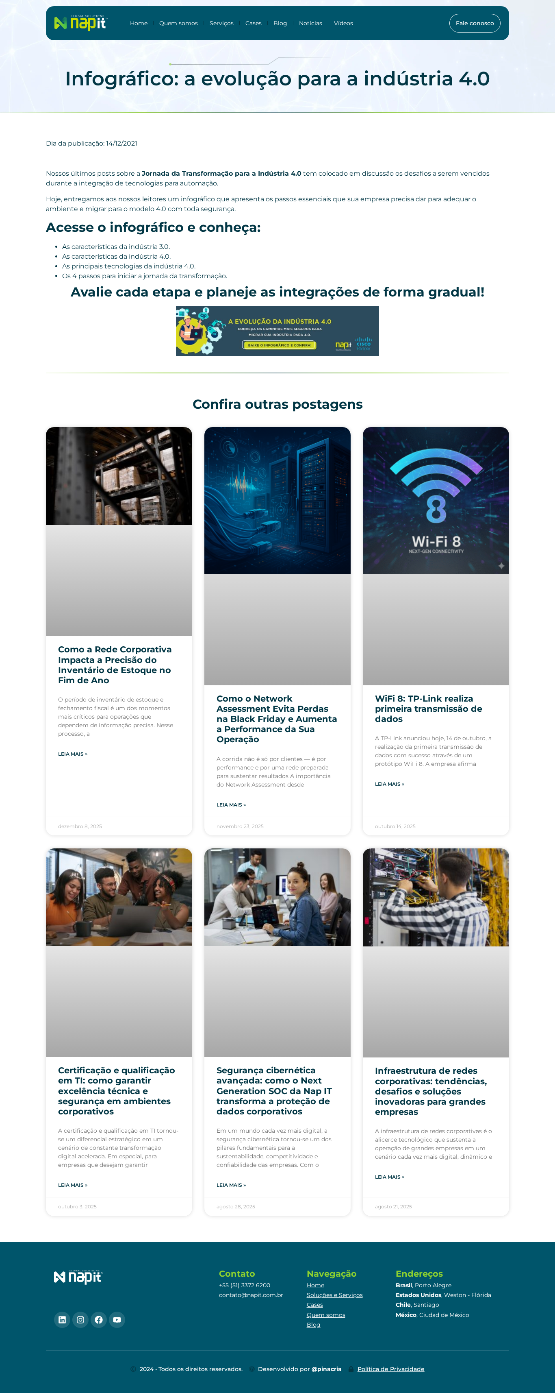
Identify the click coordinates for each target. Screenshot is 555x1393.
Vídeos (343, 23)
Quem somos (178, 23)
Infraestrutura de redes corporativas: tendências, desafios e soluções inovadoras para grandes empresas (431, 1091)
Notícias (310, 23)
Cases (253, 23)
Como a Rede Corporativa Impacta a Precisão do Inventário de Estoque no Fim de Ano (115, 664)
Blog (280, 23)
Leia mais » (72, 754)
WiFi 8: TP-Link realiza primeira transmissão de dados (428, 708)
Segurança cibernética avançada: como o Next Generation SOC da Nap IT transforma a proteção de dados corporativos (274, 1090)
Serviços (222, 23)
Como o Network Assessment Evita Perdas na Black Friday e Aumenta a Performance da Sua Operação (277, 719)
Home (138, 23)
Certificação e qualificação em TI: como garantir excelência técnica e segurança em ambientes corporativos (116, 1090)
